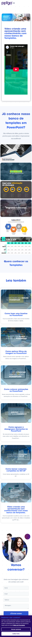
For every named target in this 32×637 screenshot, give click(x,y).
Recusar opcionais (16, 629)
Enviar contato (17, 613)
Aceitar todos (16, 633)
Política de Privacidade (19, 625)
